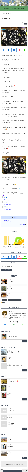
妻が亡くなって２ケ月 (13, 352)
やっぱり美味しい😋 (12, 381)
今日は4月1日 (10, 410)
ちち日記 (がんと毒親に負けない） (15, 464)
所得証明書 (22, 224)
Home (14, 217)
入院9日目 (10, 439)
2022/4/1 (9, 417)
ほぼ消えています (7, 221)
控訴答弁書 (10, 446)
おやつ (9, 295)
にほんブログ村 (6, 200)
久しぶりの (10, 288)
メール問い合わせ (12, 336)
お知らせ (9, 358)
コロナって (10, 388)
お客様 (9, 453)
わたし (25, 23)
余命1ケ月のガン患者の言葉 (14, 365)
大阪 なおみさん (11, 281)
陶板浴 (9, 394)
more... (25, 341)
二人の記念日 (10, 424)
